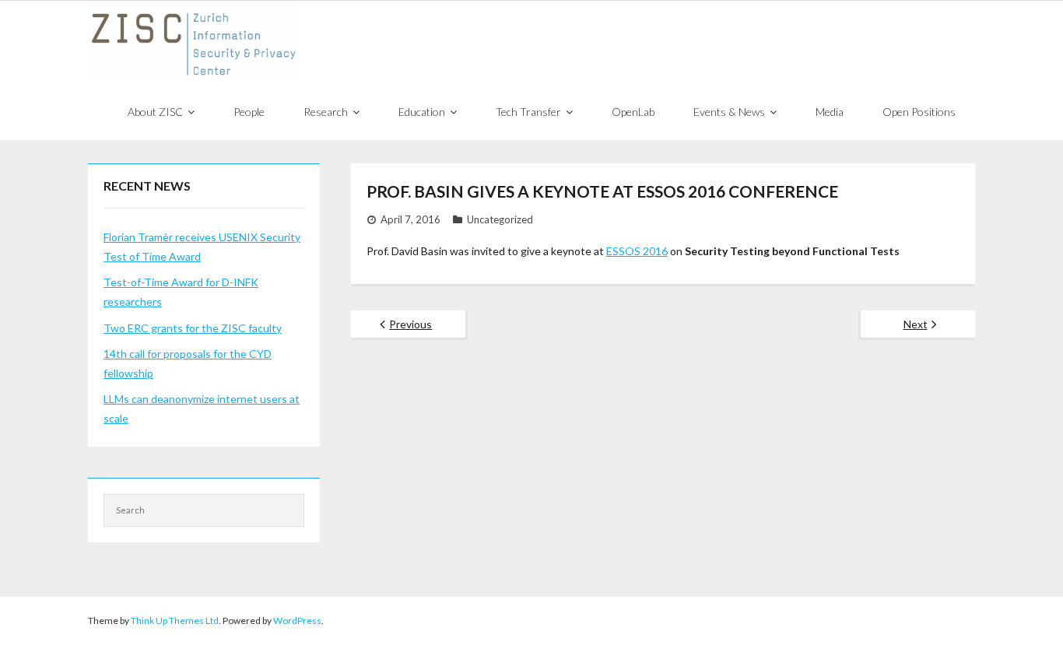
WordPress (297, 620)
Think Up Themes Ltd (175, 620)
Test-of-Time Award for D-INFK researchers (180, 291)
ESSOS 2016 (637, 251)
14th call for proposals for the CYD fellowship (187, 363)
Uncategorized (500, 219)
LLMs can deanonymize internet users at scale (201, 408)
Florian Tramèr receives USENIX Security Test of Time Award (201, 246)
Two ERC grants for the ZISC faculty (192, 328)
